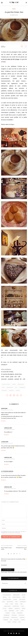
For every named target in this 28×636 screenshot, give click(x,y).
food (3, 387)
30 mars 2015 (14, 15)
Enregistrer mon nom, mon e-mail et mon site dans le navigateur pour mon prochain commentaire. (13, 532)
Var (11, 619)
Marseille (17, 608)
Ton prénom (4, 565)
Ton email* (3, 560)
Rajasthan (21, 615)
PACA (17, 610)
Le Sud (4, 608)
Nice (14, 8)
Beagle (5, 597)
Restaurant (6, 617)
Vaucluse (16, 619)
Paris (22, 610)
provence (4, 390)
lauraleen (4, 441)
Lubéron (10, 608)
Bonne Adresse (16, 597)
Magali (3, 46)
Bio (9, 597)
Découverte (21, 384)
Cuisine (14, 384)
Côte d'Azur (22, 599)
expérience (23, 601)
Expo (16, 601)
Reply (4, 421)
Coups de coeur (6, 384)
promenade (22, 387)
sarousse (4, 408)
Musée (23, 608)
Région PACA (14, 617)
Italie (22, 606)
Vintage (18, 390)
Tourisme (5, 619)
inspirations (10, 387)
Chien (23, 597)
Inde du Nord (7, 606)
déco (3, 601)
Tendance (11, 390)
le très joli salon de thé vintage (10, 59)
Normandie (11, 610)
